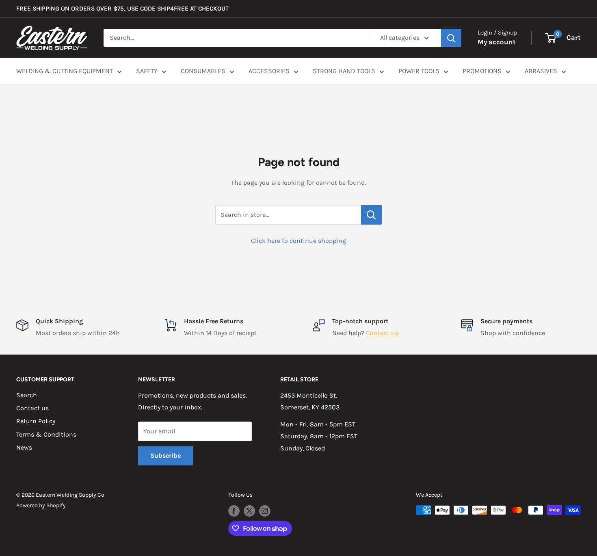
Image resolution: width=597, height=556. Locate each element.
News (24, 447)
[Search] (451, 38)
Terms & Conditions (46, 434)
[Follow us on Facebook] (234, 511)
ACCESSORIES (269, 71)
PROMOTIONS (482, 71)
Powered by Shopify (41, 505)
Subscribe (165, 455)
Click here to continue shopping (298, 240)
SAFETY (147, 71)
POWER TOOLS (418, 71)
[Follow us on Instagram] (264, 511)
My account (497, 42)
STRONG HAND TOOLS (344, 71)
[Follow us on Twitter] (249, 511)
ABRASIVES (541, 71)
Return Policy (35, 421)
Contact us (382, 333)
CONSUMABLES (203, 71)
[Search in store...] (371, 215)
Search (26, 395)
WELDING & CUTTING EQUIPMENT (64, 71)
